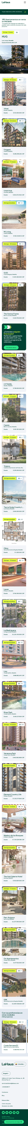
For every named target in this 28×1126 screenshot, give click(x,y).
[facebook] (17, 1112)
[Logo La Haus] (6, 2)
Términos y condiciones (8, 1118)
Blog (3, 1095)
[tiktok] (6, 1112)
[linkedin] (14, 1112)
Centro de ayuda (6, 1103)
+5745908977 (6, 1087)
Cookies (4, 1120)
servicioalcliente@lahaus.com (10, 1083)
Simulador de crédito (7, 1106)
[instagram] (10, 1112)
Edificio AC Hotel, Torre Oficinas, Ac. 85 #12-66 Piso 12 (13, 1079)
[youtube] (3, 1112)
